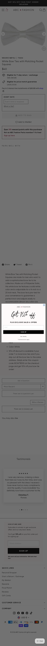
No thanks (23, 336)
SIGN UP (23, 332)
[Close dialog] (44, 305)
